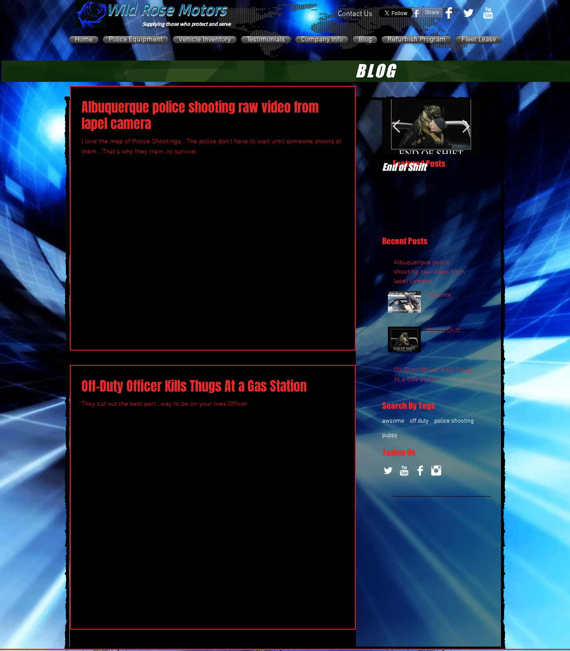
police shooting (454, 421)
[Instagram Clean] (436, 470)
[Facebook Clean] (449, 13)
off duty (419, 421)
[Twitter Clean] (468, 13)
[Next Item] (466, 126)
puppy (390, 435)
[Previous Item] (396, 126)
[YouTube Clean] (488, 13)
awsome (393, 421)
